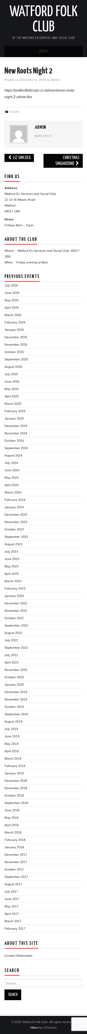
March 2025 (12, 403)
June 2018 (11, 810)
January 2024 (14, 507)
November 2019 (15, 699)
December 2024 (15, 426)
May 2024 (11, 477)
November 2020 (15, 670)
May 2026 (11, 300)
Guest (14, 111)
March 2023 (12, 581)
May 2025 (11, 389)
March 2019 (12, 758)
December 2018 (15, 780)
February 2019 (14, 766)
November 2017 (15, 862)
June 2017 (11, 899)
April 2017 (11, 914)
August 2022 (13, 633)
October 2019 (14, 707)
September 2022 (16, 625)
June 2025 (11, 381)
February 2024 (14, 500)
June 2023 (11, 559)
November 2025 (15, 344)
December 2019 (15, 692)
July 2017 (11, 891)
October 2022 (14, 618)
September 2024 (16, 448)
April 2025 (11, 396)
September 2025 (16, 359)
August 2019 (13, 721)
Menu (43, 52)
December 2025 (15, 337)
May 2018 (11, 817)
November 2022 (15, 610)
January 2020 (14, 684)
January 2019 (14, 773)
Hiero (34, 1027)
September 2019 (16, 714)
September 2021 (16, 647)
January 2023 (14, 596)
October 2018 (14, 795)
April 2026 (11, 307)
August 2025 (13, 366)
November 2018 (15, 788)
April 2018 (11, 825)
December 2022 (15, 603)
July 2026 (11, 285)
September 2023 (16, 537)
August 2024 (13, 455)
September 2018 (16, 803)
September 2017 (16, 877)
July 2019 (11, 729)
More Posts (43, 136)
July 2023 (11, 551)
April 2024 (11, 485)
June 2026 (11, 293)
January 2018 (14, 847)
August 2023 (13, 544)
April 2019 (11, 751)
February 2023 (14, 588)
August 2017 (13, 884)
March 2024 (12, 492)
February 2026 (14, 322)
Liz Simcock (21, 158)
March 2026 (12, 315)
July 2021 (11, 655)
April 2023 (11, 573)
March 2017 (12, 921)
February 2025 (14, 411)
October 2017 (14, 869)
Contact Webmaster (18, 955)
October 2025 (14, 352)
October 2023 (14, 529)
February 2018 (14, 840)
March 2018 (12, 832)
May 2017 (11, 906)
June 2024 (11, 470)
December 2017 (15, 854)
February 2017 (14, 928)
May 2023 (11, 566)
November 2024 (15, 433)
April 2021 (11, 662)
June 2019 (11, 736)
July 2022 (11, 640)
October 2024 (14, 440)
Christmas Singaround (67, 161)
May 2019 (11, 743)
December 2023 (15, 514)
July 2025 (11, 374)
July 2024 (11, 463)
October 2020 (14, 677)
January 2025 (14, 418)
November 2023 (15, 522)
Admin (55, 80)
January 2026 (14, 330)
